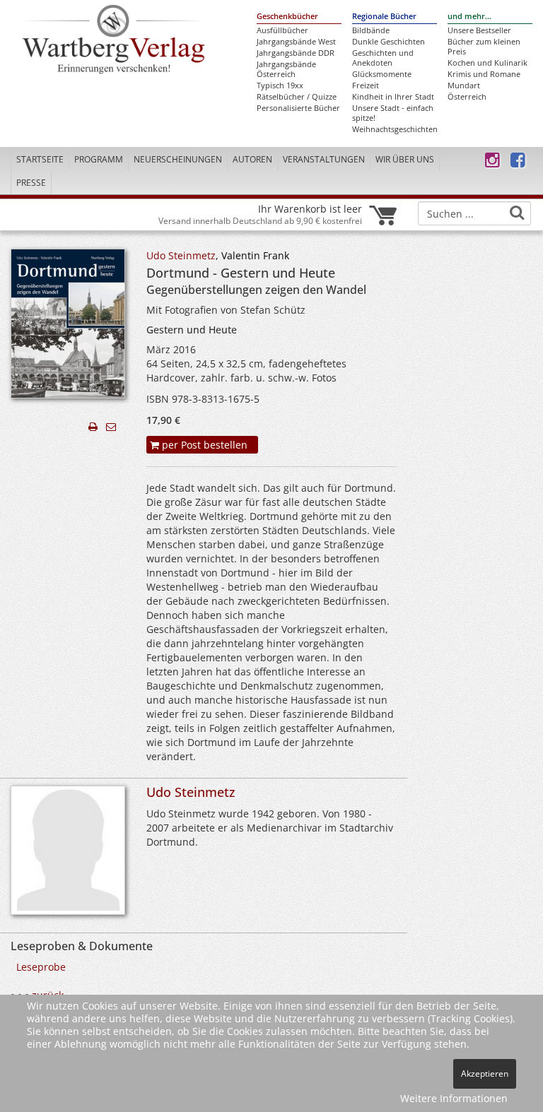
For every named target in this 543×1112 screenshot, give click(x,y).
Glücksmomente (381, 74)
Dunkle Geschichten (388, 42)
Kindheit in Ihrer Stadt (393, 97)
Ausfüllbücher (282, 30)
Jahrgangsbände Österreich (286, 69)
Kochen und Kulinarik (487, 63)
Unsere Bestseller (479, 30)
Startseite (40, 159)
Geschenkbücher (287, 16)
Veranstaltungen (324, 159)
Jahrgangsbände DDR (295, 53)
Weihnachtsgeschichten (394, 129)
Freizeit (365, 85)
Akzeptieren (484, 1073)
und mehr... (469, 16)
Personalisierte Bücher (298, 108)
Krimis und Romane (484, 74)
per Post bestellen (203, 444)
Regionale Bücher (384, 16)
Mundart (464, 85)
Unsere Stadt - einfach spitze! (392, 113)
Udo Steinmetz (181, 255)
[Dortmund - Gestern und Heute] (68, 327)
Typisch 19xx (280, 85)
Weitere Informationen (454, 1098)
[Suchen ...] (517, 212)
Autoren (252, 159)
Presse (31, 183)
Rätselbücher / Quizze (297, 97)
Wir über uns (404, 159)
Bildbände (371, 30)
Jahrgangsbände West (296, 42)
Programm (98, 159)
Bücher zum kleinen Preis (484, 47)
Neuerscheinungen (178, 159)
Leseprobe (41, 967)
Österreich (467, 97)
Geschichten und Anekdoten (383, 58)
